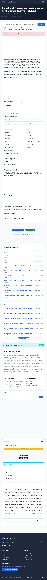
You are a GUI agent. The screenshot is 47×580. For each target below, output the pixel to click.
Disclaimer (43, 577)
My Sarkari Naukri (10, 2)
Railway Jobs (5, 559)
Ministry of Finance (31, 123)
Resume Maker (8, 478)
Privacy (37, 577)
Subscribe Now (23, 448)
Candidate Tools (28, 555)
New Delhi (17, 27)
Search (41, 24)
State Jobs (4, 553)
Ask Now (41, 345)
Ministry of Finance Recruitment (28, 27)
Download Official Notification (36, 220)
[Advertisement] (23, 47)
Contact (32, 577)
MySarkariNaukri (6, 27)
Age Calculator (8, 475)
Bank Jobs (4, 555)
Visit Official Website (32, 385)
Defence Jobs (5, 557)
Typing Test (8, 472)
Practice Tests (27, 557)
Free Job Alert (27, 553)
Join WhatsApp (30, 230)
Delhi (13, 27)
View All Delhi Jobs (23, 338)
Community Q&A (28, 559)
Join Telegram (18, 230)
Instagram (17, 234)
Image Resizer (8, 469)
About (28, 577)
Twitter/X (24, 234)
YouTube (31, 234)
